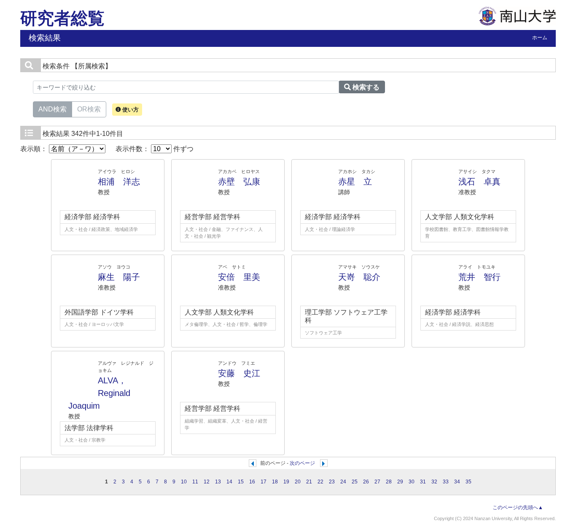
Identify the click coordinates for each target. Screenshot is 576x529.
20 (298, 482)
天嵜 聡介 (359, 277)
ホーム (539, 38)
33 (446, 482)
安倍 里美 (239, 277)
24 (343, 482)
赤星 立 (355, 181)
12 (207, 482)
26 (366, 482)
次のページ (302, 463)
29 (400, 482)
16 (252, 482)
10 (184, 482)
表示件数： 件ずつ (155, 148)
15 (241, 482)
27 (377, 482)
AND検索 (52, 109)
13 (218, 482)
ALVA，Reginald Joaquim (103, 393)
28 (389, 482)
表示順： (34, 148)
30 (412, 482)
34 (457, 482)
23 (332, 482)
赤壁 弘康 (239, 181)
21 (309, 482)
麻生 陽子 (119, 277)
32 (434, 482)
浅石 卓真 (479, 181)
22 (320, 482)
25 (355, 482)
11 (195, 482)
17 (263, 482)
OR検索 (89, 109)
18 (275, 482)
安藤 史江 (239, 373)
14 (229, 482)
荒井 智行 (479, 277)
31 (423, 482)
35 (468, 482)
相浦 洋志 (119, 181)
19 (286, 482)
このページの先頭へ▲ (518, 507)
